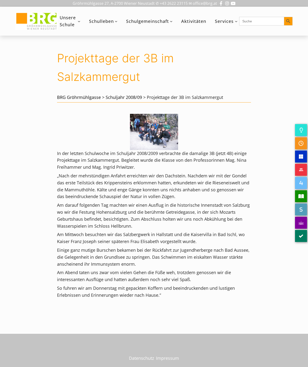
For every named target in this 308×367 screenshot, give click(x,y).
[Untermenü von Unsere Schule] (79, 21)
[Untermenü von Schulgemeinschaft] (171, 21)
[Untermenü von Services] (236, 21)
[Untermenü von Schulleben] (116, 21)
